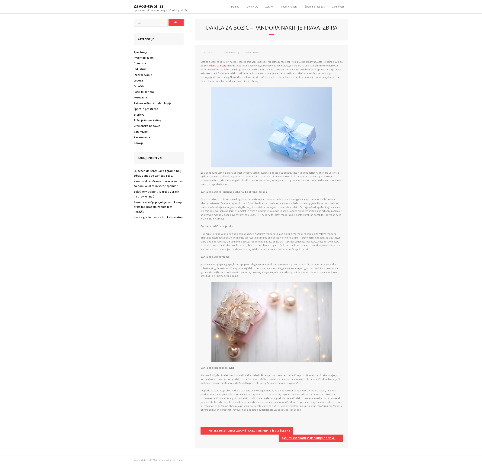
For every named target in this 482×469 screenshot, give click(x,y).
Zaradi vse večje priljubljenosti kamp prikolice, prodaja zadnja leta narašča (158, 206)
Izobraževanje (143, 75)
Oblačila (139, 86)
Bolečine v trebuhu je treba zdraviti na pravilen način (157, 194)
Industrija (140, 69)
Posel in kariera (289, 6)
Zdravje (269, 6)
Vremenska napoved (147, 126)
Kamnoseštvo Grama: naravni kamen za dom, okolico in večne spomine (158, 183)
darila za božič (252, 52)
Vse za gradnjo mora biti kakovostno (158, 217)
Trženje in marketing (147, 120)
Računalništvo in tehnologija (153, 103)
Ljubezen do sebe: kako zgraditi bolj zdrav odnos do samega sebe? (157, 173)
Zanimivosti (338, 6)
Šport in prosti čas (315, 6)
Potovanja (140, 97)
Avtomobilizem (144, 57)
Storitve (139, 114)
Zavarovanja (142, 137)
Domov (235, 6)
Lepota (138, 80)
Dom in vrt (252, 6)
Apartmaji (140, 52)
